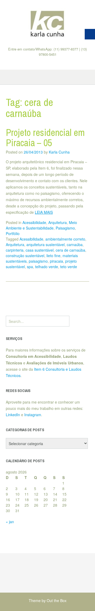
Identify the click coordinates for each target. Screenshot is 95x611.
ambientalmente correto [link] (65, 239)
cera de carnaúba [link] (70, 250)
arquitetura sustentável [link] (45, 244)
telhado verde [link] (46, 266)
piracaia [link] (56, 261)
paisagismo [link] (38, 261)
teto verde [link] (68, 266)
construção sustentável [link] (25, 255)
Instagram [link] (32, 414)
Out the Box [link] (56, 600)
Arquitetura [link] (57, 222)
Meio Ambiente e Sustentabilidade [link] (41, 225)
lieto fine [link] (53, 255)
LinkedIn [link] (13, 414)
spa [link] (30, 266)
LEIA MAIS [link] (44, 212)
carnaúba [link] (75, 244)
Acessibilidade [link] (34, 222)
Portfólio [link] (13, 233)
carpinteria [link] (14, 250)
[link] (47, 23)
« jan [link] (10, 521)
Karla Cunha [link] (59, 152)
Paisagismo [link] (65, 228)
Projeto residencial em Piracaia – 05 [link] (45, 137)
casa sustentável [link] (40, 250)
